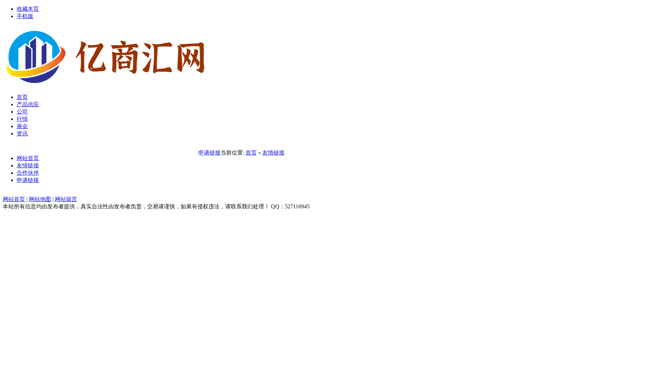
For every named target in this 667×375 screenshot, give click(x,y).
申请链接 (28, 180)
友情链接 (28, 165)
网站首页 (28, 158)
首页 (251, 153)
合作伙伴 (28, 173)
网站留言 (66, 199)
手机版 (25, 16)
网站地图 (40, 199)
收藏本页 (28, 9)
